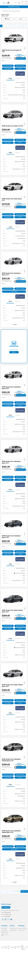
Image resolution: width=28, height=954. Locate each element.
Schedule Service (13, 928)
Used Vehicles (4, 930)
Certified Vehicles (5, 932)
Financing (21, 926)
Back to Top (24, 891)
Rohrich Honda (2, 947)
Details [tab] (10, 78)
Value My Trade (21, 930)
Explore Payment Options (7, 65)
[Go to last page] (17, 891)
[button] (24, 48)
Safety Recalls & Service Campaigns (23, 947)
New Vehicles (4, 928)
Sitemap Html (15, 947)
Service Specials (13, 930)
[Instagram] (5, 919)
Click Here (14, 352)
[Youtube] (11, 919)
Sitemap (12, 947)
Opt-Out (26, 947)
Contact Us (7, 907)
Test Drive (20, 68)
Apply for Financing (22, 928)
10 (23, 26)
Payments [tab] (17, 78)
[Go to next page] (25, 26)
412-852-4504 (7, 912)
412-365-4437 (8, 914)
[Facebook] (2, 919)
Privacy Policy (6, 947)
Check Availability (8, 68)
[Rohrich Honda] (8, 2)
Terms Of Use (9, 947)
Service (12, 926)
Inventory (4, 926)
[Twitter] (8, 919)
